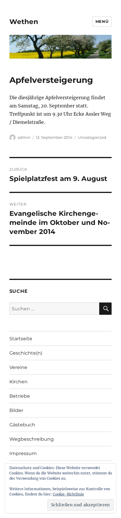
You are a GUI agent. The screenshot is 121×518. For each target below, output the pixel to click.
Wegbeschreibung (31, 439)
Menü (101, 21)
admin (24, 137)
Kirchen (18, 381)
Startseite (20, 338)
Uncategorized (92, 137)
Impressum (23, 453)
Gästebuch (22, 425)
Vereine (18, 367)
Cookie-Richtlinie (68, 494)
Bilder (16, 410)
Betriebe (19, 396)
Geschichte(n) (25, 353)
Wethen (23, 22)
